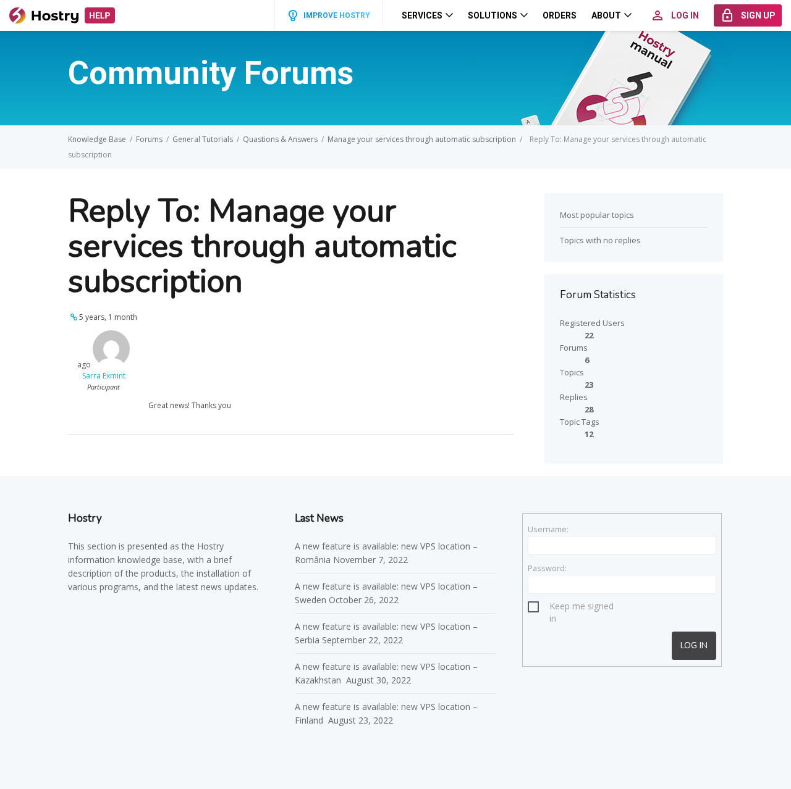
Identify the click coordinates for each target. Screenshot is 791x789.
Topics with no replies (600, 240)
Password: (547, 568)
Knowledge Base (97, 139)
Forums (149, 139)
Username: (548, 529)
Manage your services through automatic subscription (422, 139)
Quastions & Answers (280, 139)
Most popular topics (597, 214)
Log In (694, 645)
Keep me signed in (581, 608)
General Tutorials (202, 139)
